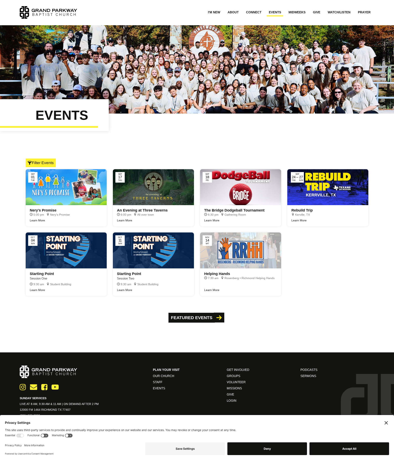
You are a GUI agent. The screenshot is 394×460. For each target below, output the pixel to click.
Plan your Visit (166, 369)
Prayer (364, 12)
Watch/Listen (339, 12)
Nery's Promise (43, 210)
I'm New (214, 12)
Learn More (37, 220)
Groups (233, 376)
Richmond (49, 409)
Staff (157, 382)
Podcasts (308, 369)
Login (231, 400)
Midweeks (297, 12)
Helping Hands (217, 274)
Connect (253, 12)
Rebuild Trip (302, 210)
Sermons (308, 376)
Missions (234, 388)
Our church (163, 376)
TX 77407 (64, 409)
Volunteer (236, 382)
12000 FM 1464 (30, 409)
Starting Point (42, 274)
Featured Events (191, 317)
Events (275, 12)
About (233, 12)
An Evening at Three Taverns (142, 210)
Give (316, 12)
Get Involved (238, 369)
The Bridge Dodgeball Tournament (234, 210)
